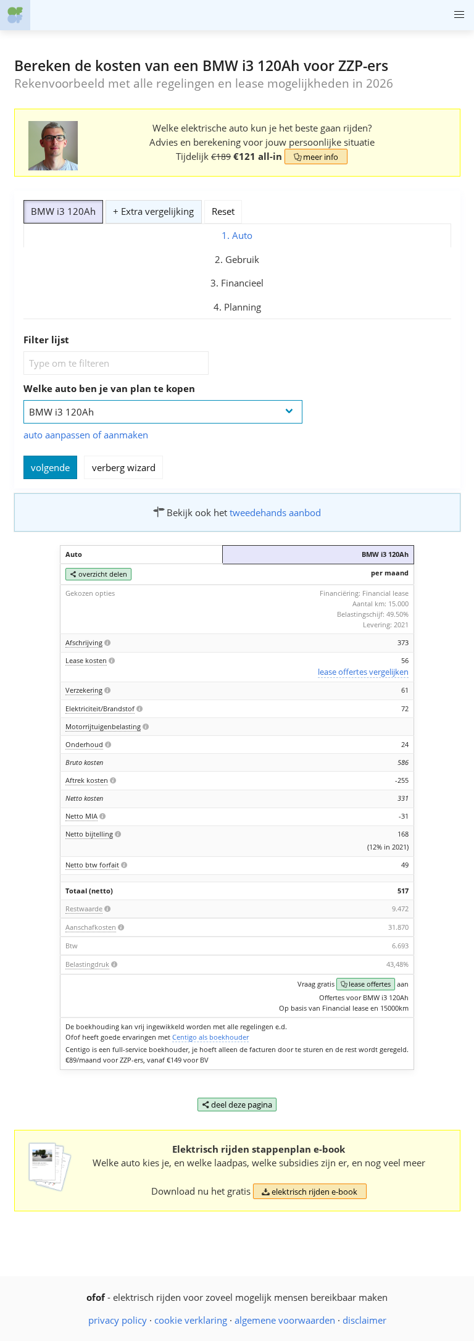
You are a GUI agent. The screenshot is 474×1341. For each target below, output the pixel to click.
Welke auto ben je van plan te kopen (109, 388)
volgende (50, 467)
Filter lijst (46, 339)
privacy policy (117, 1320)
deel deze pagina (237, 1104)
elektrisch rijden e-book (309, 1191)
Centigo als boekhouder (210, 1037)
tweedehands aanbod (275, 512)
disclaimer (364, 1320)
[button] (459, 15)
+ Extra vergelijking (153, 211)
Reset (223, 211)
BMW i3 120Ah (63, 211)
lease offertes (366, 983)
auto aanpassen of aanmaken (85, 434)
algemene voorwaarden (285, 1320)
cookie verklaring (190, 1320)
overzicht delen (98, 574)
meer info (316, 156)
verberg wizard (124, 467)
